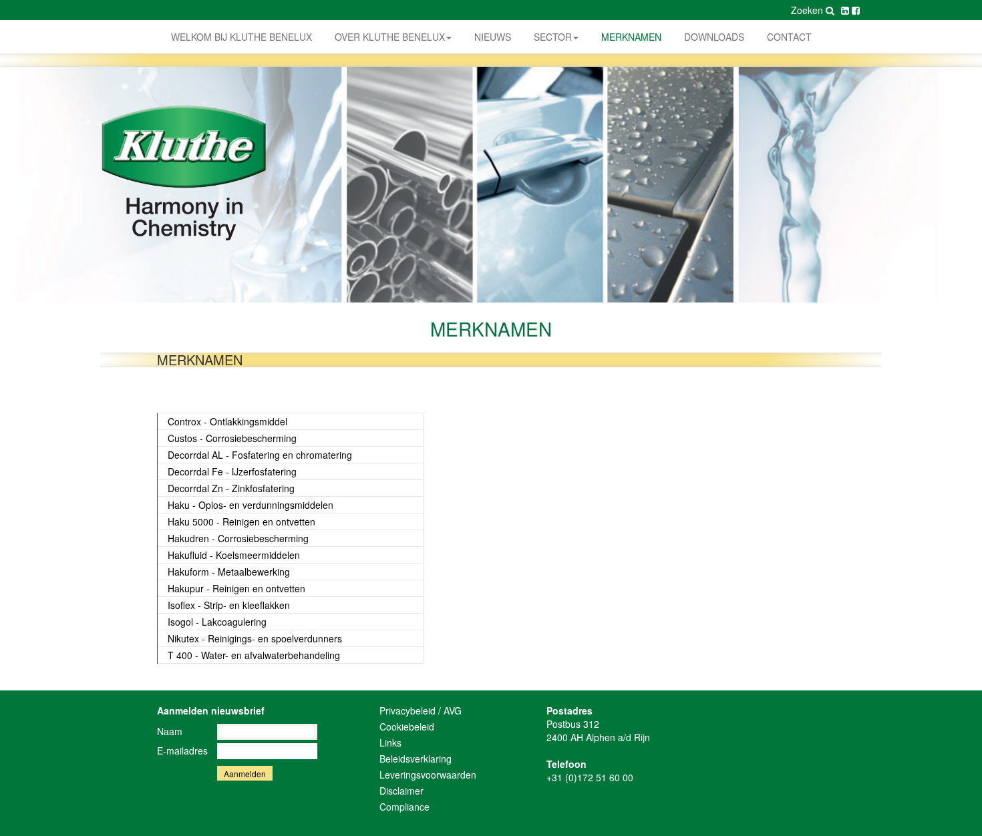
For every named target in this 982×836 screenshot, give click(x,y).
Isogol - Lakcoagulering (217, 621)
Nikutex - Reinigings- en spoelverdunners (255, 638)
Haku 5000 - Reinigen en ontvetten (241, 521)
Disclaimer (401, 790)
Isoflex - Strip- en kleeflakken (229, 605)
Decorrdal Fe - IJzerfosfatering (232, 471)
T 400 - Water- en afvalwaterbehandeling (254, 655)
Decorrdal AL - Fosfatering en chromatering (260, 454)
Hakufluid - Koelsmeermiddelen (234, 555)
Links (390, 742)
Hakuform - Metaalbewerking (229, 571)
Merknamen (631, 36)
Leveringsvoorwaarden (427, 774)
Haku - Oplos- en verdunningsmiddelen (250, 504)
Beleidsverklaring (415, 758)
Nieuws (492, 36)
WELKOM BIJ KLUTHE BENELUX (241, 36)
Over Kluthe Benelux (390, 36)
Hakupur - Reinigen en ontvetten (236, 588)
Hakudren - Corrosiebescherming (238, 538)
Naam (169, 731)
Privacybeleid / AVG (420, 710)
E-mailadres (182, 750)
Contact (789, 36)
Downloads (714, 36)
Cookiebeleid (406, 726)
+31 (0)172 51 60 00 (589, 777)
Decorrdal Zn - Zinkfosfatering (231, 488)
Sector (553, 36)
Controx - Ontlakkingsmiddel (227, 421)
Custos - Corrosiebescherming (232, 438)
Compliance (404, 806)
